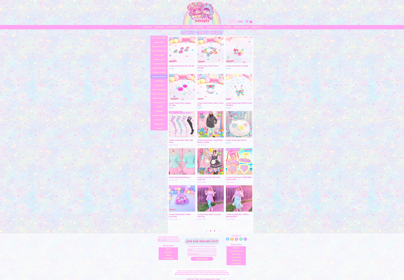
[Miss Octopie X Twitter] (245, 239)
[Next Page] (219, 231)
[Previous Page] (201, 231)
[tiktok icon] (241, 239)
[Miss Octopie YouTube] (236, 239)
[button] (250, 21)
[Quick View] (182, 50)
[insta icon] (232, 239)
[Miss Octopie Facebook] (228, 239)
